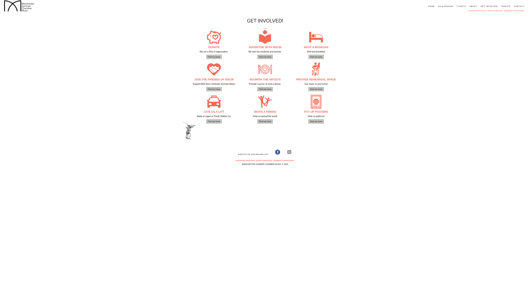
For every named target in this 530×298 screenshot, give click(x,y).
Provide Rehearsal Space (316, 79)
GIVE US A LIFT (214, 111)
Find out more (214, 57)
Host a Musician (316, 47)
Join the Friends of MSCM (214, 79)
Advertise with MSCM (265, 47)
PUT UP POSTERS (316, 111)
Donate (214, 47)
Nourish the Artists (265, 79)
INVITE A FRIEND (265, 111)
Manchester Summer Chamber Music (19, 5)
